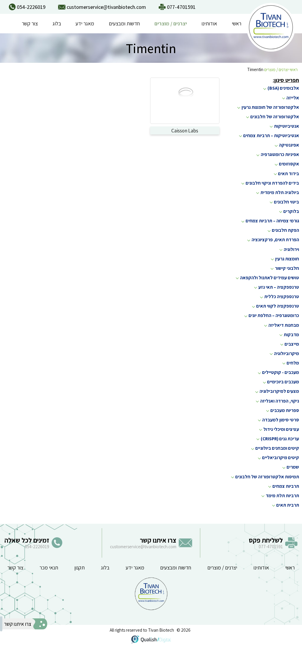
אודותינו (209, 23)
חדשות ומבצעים (124, 23)
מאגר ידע (85, 23)
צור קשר (30, 23)
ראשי (236, 23)
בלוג (56, 23)
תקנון (79, 567)
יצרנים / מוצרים (171, 23)
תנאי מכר (49, 567)
